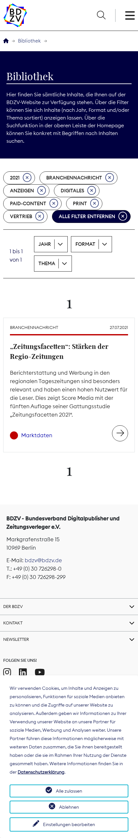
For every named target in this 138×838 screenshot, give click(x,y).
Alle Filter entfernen (87, 216)
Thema (47, 263)
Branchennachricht (74, 178)
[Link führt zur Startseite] (15, 15)
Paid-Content (28, 203)
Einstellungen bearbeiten (69, 824)
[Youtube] (40, 672)
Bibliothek (29, 41)
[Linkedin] (23, 672)
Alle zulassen (69, 791)
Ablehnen (69, 807)
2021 (15, 178)
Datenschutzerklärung (41, 772)
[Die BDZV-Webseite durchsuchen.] (101, 15)
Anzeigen (22, 191)
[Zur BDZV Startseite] (6, 41)
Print (80, 203)
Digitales (72, 191)
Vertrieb (21, 216)
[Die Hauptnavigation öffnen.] (130, 15)
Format (85, 244)
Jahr (45, 244)
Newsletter (16, 639)
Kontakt (12, 622)
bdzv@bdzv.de (43, 560)
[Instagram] (7, 672)
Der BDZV (13, 606)
